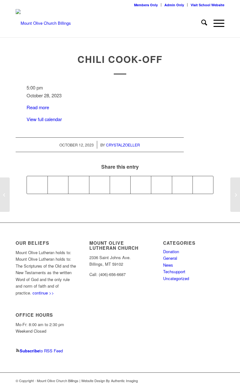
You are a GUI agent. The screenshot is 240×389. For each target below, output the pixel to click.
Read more (38, 107)
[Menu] (215, 23)
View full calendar (44, 119)
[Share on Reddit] (182, 185)
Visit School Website (207, 5)
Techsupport (174, 271)
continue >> (43, 293)
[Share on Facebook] (37, 185)
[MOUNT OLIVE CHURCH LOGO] (43, 23)
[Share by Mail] (203, 185)
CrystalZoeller (123, 144)
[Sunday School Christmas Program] (5, 194)
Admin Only (174, 5)
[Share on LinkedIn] (120, 185)
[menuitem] (146, 5)
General (170, 258)
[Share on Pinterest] (99, 185)
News (168, 265)
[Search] (201, 23)
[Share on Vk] (161, 185)
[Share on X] (58, 185)
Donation (171, 251)
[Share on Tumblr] (141, 185)
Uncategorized (176, 278)
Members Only (146, 5)
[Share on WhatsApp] (78, 185)
